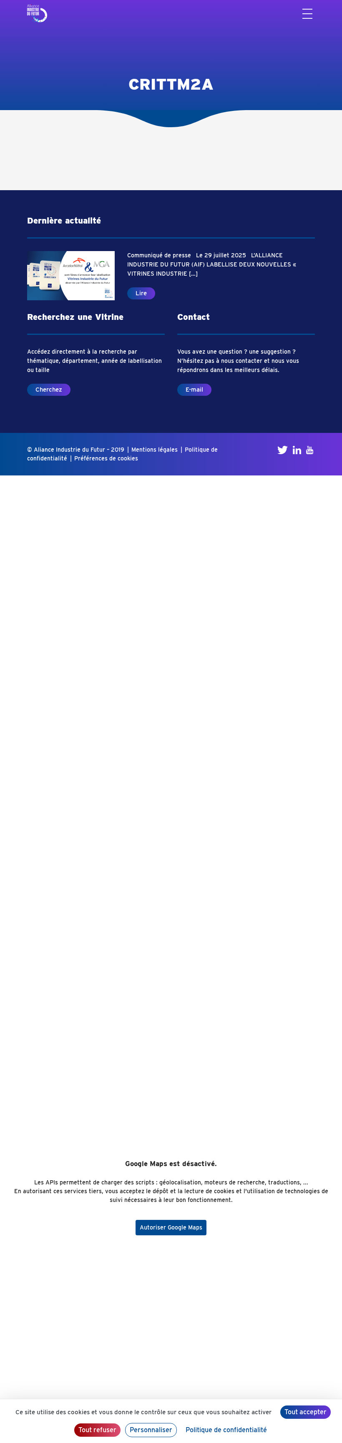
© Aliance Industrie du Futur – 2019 (75, 449)
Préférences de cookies (106, 458)
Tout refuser (97, 1430)
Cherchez (48, 389)
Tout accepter (305, 1412)
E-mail (194, 389)
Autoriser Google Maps (171, 1227)
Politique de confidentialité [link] (226, 1430)
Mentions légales (154, 449)
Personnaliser (151, 1430)
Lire (141, 293)
